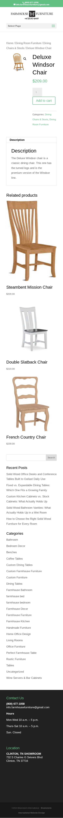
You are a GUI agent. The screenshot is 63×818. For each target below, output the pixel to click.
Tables (10, 665)
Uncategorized (15, 671)
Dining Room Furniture (28, 43)
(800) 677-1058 (15, 703)
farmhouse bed (15, 596)
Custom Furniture (16, 577)
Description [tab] (17, 139)
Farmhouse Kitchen (18, 621)
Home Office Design (18, 634)
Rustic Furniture (16, 659)
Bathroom (12, 539)
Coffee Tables (14, 558)
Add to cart (44, 100)
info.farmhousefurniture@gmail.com (27, 707)
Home (9, 43)
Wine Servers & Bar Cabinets (24, 677)
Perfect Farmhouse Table (21, 652)
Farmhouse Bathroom (19, 590)
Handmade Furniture (18, 627)
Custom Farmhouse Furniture (24, 571)
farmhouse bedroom (18, 602)
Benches (11, 552)
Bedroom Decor (15, 546)
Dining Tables (14, 583)
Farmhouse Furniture (19, 615)
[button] (25, 59)
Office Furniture (15, 646)
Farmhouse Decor (17, 608)
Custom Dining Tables (19, 564)
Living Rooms (14, 640)
